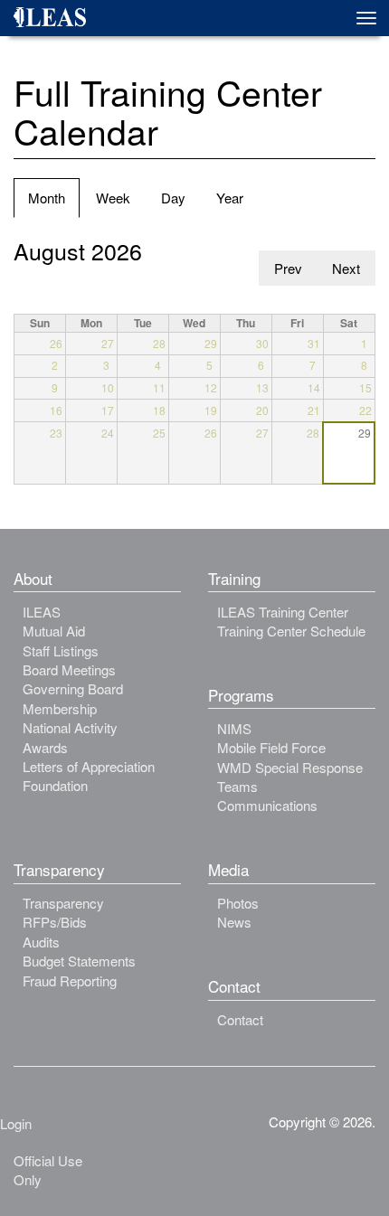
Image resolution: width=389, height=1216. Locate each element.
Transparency (63, 902)
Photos (238, 902)
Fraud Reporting (70, 980)
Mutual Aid (54, 630)
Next (346, 268)
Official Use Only (48, 1170)
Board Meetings (69, 669)
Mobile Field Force (271, 747)
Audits (41, 941)
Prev (288, 268)
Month (54, 202)
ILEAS (42, 611)
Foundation (55, 785)
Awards (45, 747)
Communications (267, 805)
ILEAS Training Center (282, 611)
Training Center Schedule (291, 630)
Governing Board (73, 688)
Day (173, 197)
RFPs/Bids (55, 921)
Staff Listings (61, 650)
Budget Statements (79, 960)
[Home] (57, 20)
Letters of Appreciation (89, 766)
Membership (60, 708)
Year (229, 197)
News (234, 921)
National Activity (70, 727)
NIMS (234, 728)
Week (113, 197)
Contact (240, 1019)
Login (16, 1123)
